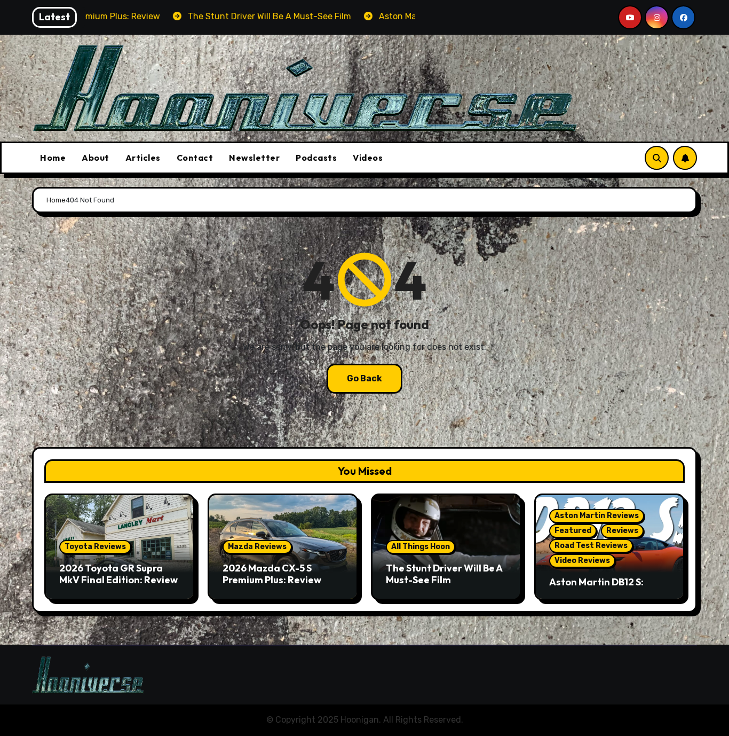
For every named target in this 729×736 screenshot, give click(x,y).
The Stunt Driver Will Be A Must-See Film (444, 574)
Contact (195, 157)
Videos (368, 157)
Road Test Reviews (591, 545)
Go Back (364, 378)
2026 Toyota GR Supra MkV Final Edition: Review (118, 574)
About (95, 157)
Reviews (622, 530)
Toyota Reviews (95, 546)
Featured (572, 530)
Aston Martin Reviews (596, 515)
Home (53, 157)
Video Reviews (582, 560)
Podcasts (316, 157)
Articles (143, 157)
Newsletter (254, 157)
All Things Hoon (420, 546)
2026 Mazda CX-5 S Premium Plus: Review (272, 574)
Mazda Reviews (257, 546)
